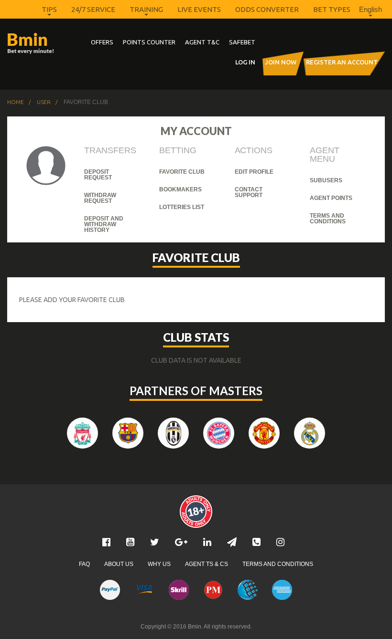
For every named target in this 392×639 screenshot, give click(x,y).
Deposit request (98, 174)
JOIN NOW (280, 62)
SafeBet (242, 42)
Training (146, 9)
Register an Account (342, 62)
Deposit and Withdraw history (103, 224)
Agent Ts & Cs (206, 564)
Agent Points (331, 198)
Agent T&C (202, 42)
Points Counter (149, 42)
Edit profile (254, 172)
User (44, 102)
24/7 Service (93, 9)
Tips (49, 9)
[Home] (35, 43)
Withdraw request (100, 198)
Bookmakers (180, 189)
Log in (245, 62)
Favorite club (182, 172)
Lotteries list (181, 207)
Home (15, 102)
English (370, 9)
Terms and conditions (328, 218)
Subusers (326, 180)
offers (102, 42)
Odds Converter (267, 9)
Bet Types (331, 9)
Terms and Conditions (277, 564)
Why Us (159, 564)
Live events (199, 9)
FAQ (84, 564)
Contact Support (248, 192)
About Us (118, 564)
